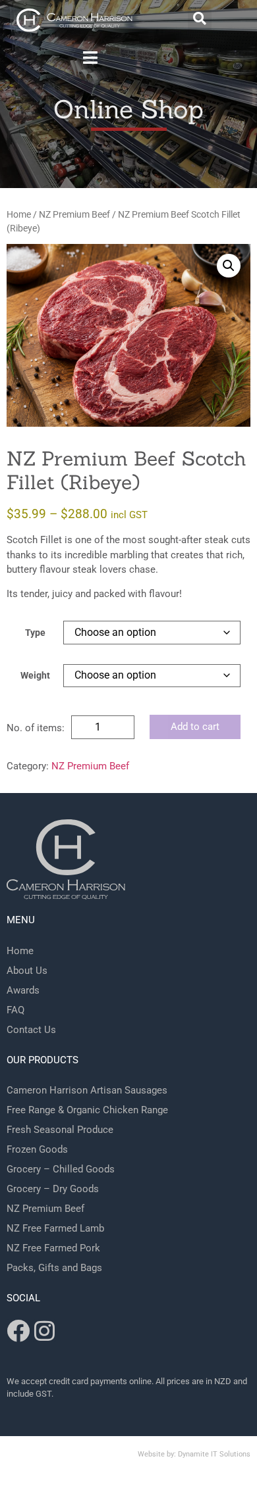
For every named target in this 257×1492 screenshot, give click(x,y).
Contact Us (31, 1030)
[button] (200, 18)
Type (35, 633)
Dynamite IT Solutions (214, 1454)
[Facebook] (18, 1330)
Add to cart (195, 727)
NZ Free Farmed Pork (53, 1248)
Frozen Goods (37, 1149)
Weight (35, 676)
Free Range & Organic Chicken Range (87, 1110)
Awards (23, 990)
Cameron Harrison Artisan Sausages (87, 1090)
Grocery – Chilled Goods (61, 1169)
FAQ (15, 1010)
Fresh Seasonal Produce (60, 1130)
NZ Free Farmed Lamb (55, 1228)
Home (19, 214)
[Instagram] (44, 1330)
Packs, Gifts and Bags (54, 1268)
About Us (27, 970)
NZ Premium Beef (74, 214)
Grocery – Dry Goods (53, 1189)
